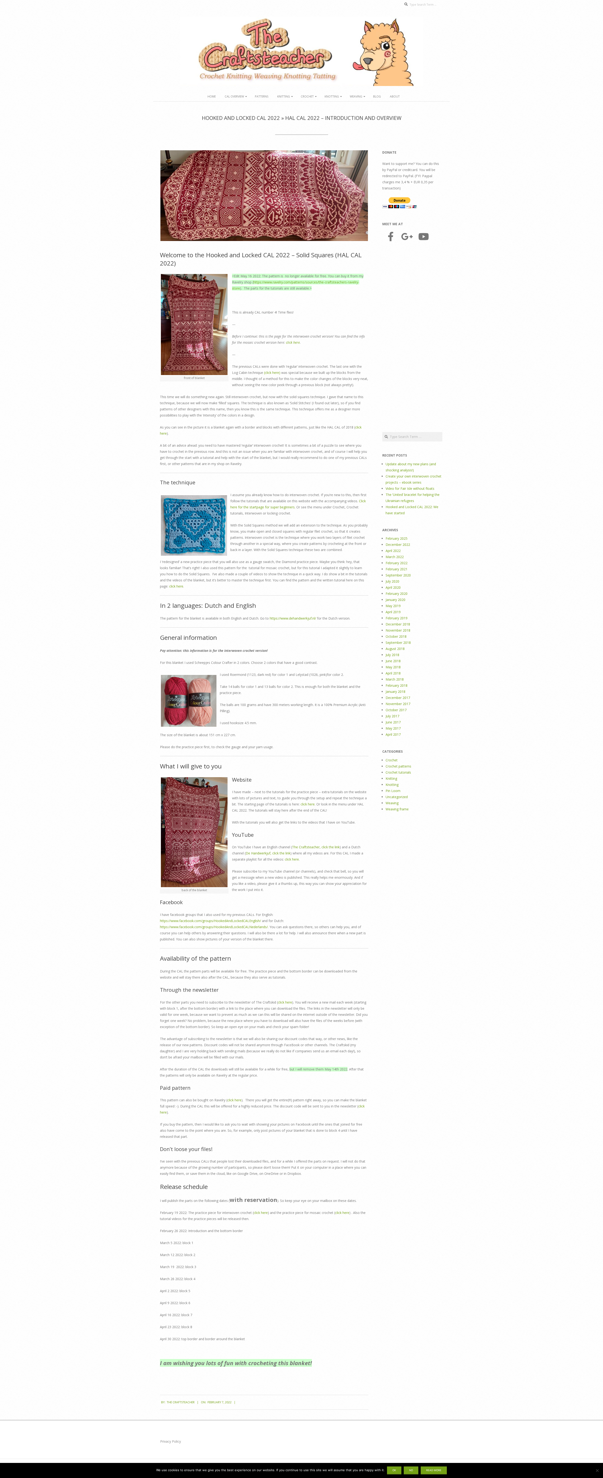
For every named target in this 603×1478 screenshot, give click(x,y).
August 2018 (395, 648)
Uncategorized (397, 797)
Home (212, 96)
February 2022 (396, 563)
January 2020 (395, 599)
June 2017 (393, 722)
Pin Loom (393, 790)
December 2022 (398, 544)
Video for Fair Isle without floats (410, 488)
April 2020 (393, 587)
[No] (597, 1470)
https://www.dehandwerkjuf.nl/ (293, 618)
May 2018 (393, 667)
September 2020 (398, 575)
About (395, 96)
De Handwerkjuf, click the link (268, 853)
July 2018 (392, 655)
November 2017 (398, 704)
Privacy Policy (170, 1441)
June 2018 (393, 661)
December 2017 (398, 697)
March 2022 (395, 557)
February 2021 (396, 569)
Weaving (356, 96)
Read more (433, 1470)
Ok (394, 1470)
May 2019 (393, 606)
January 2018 (395, 691)
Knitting (283, 96)
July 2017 (392, 716)
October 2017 (396, 710)
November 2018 (398, 630)
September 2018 (398, 642)
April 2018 (393, 673)
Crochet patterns (398, 766)
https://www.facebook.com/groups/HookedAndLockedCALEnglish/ (210, 921)
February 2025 (396, 538)
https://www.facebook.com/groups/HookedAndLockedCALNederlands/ (214, 927)
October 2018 (396, 636)
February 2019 (396, 618)
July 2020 (392, 581)
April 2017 (393, 734)
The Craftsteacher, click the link (316, 847)
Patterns (261, 96)
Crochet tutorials (398, 772)
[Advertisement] (412, 337)
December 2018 (398, 624)
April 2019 (393, 612)
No (411, 1470)
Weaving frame (397, 809)
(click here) (272, 372)
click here (293, 342)
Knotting (332, 96)
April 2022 (393, 550)
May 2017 (393, 728)
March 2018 (395, 679)
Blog (377, 96)
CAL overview (234, 96)
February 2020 (396, 593)
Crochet (307, 96)
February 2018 (396, 685)
